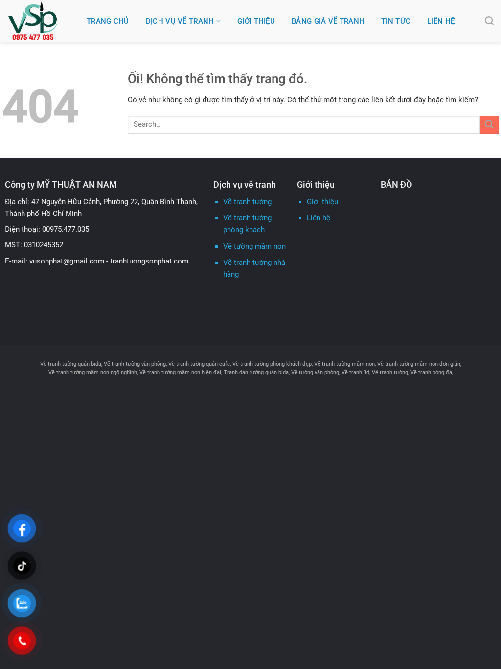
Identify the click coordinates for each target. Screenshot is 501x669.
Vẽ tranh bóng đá (431, 372)
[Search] (489, 21)
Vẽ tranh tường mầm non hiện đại (180, 372)
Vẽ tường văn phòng (315, 372)
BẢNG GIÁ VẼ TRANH (328, 21)
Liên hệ (441, 21)
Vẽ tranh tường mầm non (344, 363)
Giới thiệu (322, 201)
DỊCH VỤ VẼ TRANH (180, 21)
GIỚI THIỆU (256, 21)
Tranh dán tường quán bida (256, 372)
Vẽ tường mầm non (254, 246)
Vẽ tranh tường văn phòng (135, 363)
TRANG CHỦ (108, 21)
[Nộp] (489, 125)
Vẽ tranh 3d (355, 372)
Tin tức (395, 21)
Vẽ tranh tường (247, 201)
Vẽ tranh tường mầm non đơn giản (418, 363)
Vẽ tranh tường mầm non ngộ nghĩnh (92, 372)
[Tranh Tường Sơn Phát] (39, 21)
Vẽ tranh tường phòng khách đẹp (272, 363)
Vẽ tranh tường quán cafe (199, 363)
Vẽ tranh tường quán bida (70, 363)
